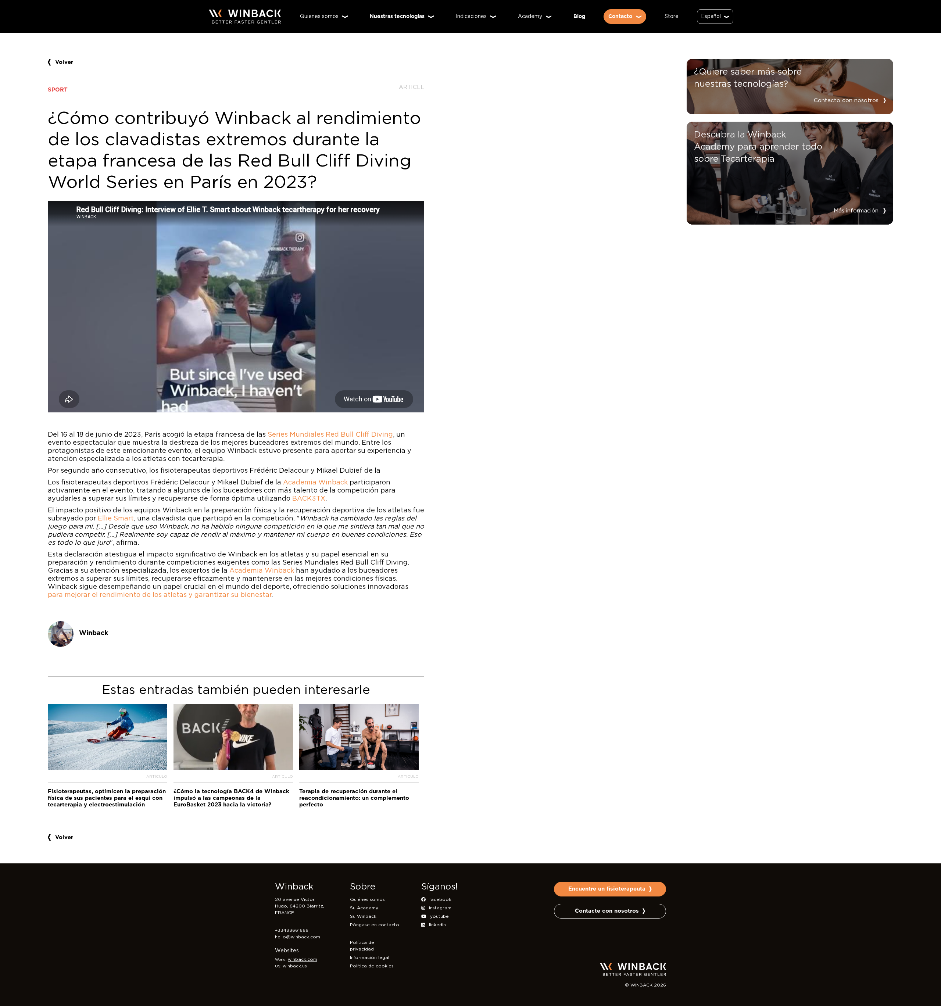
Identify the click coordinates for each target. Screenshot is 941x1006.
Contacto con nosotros (846, 100)
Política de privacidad (362, 945)
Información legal (369, 957)
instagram (440, 908)
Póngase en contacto (374, 925)
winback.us (295, 966)
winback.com (302, 959)
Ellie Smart (116, 518)
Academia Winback (315, 482)
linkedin (437, 925)
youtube (439, 916)
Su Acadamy (364, 908)
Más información (856, 211)
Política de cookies (372, 966)
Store (672, 16)
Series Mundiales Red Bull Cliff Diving (330, 435)
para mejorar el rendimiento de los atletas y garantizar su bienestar (159, 595)
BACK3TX (308, 498)
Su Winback (363, 916)
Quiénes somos (367, 899)
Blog (579, 16)
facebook (440, 899)
